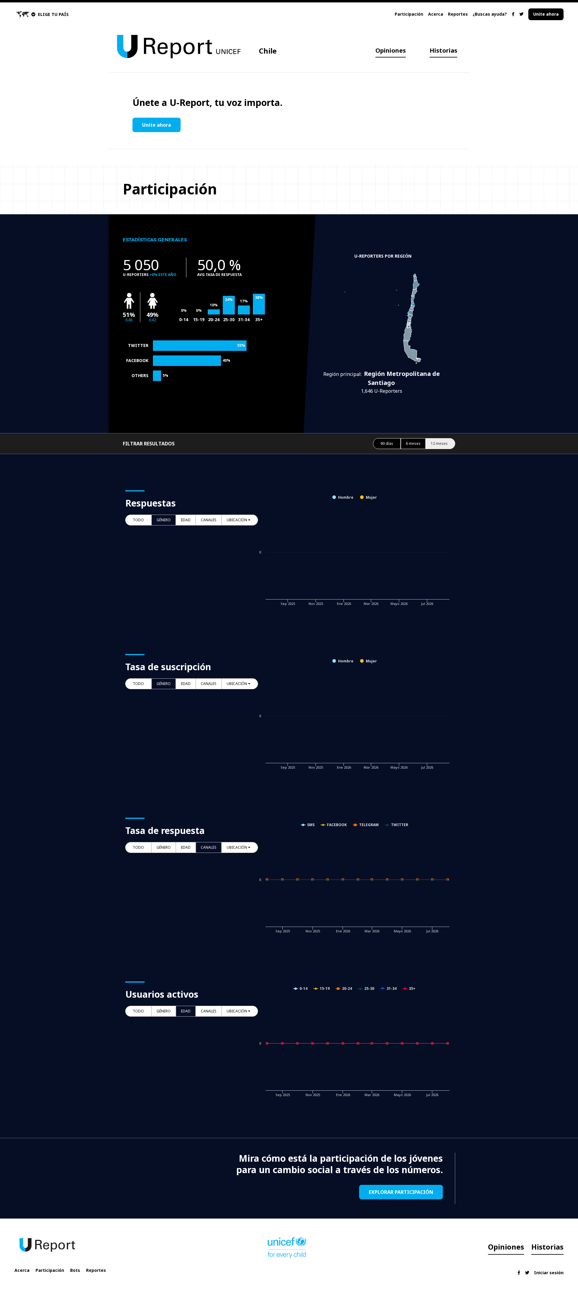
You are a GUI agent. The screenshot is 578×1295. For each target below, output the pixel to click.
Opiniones (390, 50)
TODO (138, 519)
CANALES (208, 519)
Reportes (458, 14)
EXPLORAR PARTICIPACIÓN (401, 1192)
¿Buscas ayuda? (490, 14)
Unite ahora (546, 14)
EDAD (186, 519)
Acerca (435, 14)
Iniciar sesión (549, 1272)
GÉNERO (164, 519)
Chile (268, 51)
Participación (409, 14)
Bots (75, 1270)
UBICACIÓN (237, 519)
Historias (443, 50)
